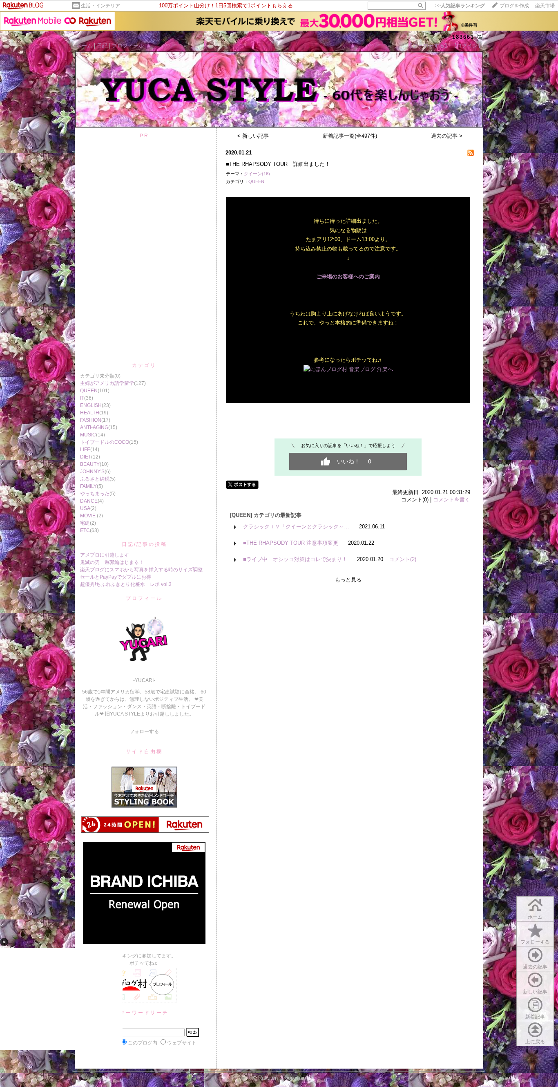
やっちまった (94, 494)
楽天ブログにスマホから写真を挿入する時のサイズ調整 (141, 570)
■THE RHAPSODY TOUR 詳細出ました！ (278, 164)
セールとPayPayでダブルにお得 (115, 577)
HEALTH (89, 413)
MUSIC (88, 435)
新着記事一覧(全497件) (350, 136)
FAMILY (88, 486)
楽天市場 (545, 6)
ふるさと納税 (94, 479)
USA (85, 508)
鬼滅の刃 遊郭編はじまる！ (112, 562)
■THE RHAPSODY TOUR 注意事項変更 (290, 543)
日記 (102, 45)
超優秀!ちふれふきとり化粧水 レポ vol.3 (126, 584)
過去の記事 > (446, 136)
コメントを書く (451, 500)
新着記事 (535, 1017)
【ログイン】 (467, 45)
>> (460, 6)
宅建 (85, 523)
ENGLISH (91, 405)
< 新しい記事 (253, 136)
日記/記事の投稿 (144, 544)
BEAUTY (90, 464)
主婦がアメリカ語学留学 (107, 383)
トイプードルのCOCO (104, 442)
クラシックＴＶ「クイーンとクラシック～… (296, 526)
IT (82, 398)
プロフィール (128, 45)
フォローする (535, 942)
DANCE (89, 501)
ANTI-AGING (94, 427)
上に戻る (535, 1042)
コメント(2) (402, 559)
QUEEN (89, 391)
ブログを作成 (514, 6)
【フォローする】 (428, 45)
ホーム (84, 45)
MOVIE (88, 516)
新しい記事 (535, 992)
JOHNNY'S (92, 471)
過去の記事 (535, 967)
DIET (85, 457)
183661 (463, 37)
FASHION (90, 420)
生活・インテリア (100, 6)
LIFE (85, 449)
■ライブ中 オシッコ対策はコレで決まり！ (295, 559)
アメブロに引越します (104, 555)
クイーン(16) (257, 173)
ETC (85, 530)
